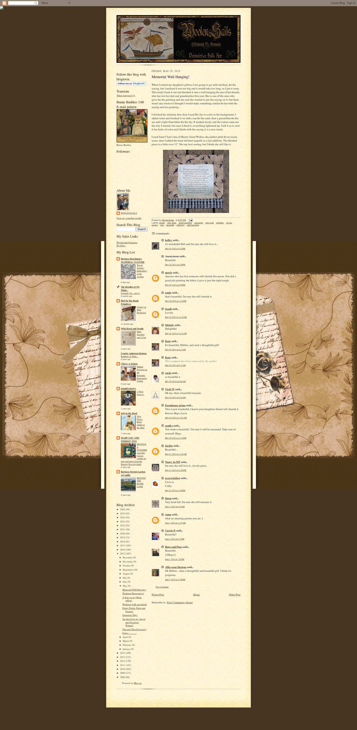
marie (168, 272)
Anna (168, 514)
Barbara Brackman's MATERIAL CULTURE (132, 260)
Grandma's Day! (130, 615)
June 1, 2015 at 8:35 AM (175, 506)
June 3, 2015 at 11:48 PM (175, 579)
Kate (168, 341)
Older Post (234, 594)
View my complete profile (129, 218)
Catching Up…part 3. (130, 293)
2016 (123, 549)
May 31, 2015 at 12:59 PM (175, 470)
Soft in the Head (129, 413)
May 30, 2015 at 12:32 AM (176, 333)
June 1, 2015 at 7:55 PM (174, 559)
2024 (123, 517)
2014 (123, 652)
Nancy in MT (172, 462)
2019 (123, 537)
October (127, 565)
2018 (123, 541)
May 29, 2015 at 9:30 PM (175, 264)
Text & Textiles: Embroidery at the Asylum (142, 271)
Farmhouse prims (175, 405)
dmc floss (171, 223)
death (162, 223)
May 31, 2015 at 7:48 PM (175, 490)
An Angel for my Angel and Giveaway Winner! (133, 622)
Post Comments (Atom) (180, 602)
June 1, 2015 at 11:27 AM (175, 523)
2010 (123, 669)
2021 (123, 529)
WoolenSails (129, 213)
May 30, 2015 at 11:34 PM (175, 438)
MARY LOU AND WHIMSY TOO (130, 439)
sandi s (169, 425)
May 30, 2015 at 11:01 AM (176, 417)
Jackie (169, 445)
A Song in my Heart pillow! (132, 599)
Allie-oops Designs (175, 567)
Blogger (138, 683)
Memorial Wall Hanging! (134, 589)
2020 (123, 533)
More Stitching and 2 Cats (141, 334)
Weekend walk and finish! (134, 604)
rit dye (229, 223)
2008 (123, 677)
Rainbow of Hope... (129, 356)
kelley (168, 240)
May (125, 585)
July (125, 577)
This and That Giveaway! (134, 629)
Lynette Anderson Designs (133, 353)
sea (162, 225)
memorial (198, 223)
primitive (220, 223)
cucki (168, 373)
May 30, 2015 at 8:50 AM (175, 381)
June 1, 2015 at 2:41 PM (174, 539)
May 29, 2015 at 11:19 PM (175, 301)
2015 (123, 553)
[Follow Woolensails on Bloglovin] (131, 84)
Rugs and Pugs (173, 547)
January (127, 648)
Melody (169, 325)
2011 (123, 665)
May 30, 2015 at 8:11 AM (175, 349)
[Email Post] (190, 220)
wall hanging (193, 225)
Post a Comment (162, 587)
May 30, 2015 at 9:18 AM (175, 397)
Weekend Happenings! (133, 593)
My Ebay (121, 245)
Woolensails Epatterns (127, 242)
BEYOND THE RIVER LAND (141, 482)
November (128, 561)
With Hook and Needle (132, 328)
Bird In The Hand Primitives (129, 302)
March (126, 640)
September (128, 569)
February (127, 644)
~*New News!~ (140, 393)
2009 (123, 672)
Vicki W (170, 389)
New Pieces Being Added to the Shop (141, 422)
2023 (123, 521)
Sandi (168, 309)
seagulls (170, 225)
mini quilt (209, 223)
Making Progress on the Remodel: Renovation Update (142, 373)
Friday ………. (129, 633)
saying (155, 225)
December (128, 557)
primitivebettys (128, 388)
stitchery (180, 225)
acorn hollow (172, 478)
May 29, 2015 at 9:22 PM (175, 248)
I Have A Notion (129, 363)
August (126, 573)
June (125, 581)
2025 (123, 513)
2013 (123, 657)
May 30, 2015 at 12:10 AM (176, 317)
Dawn (168, 498)
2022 (123, 525)
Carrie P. (170, 530)
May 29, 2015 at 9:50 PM (175, 285)
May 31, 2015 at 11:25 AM (176, 454)
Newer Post (158, 594)
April (125, 636)
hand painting (185, 223)
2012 (123, 660)
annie (168, 292)
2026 (123, 509)
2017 (123, 545)
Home (196, 594)
